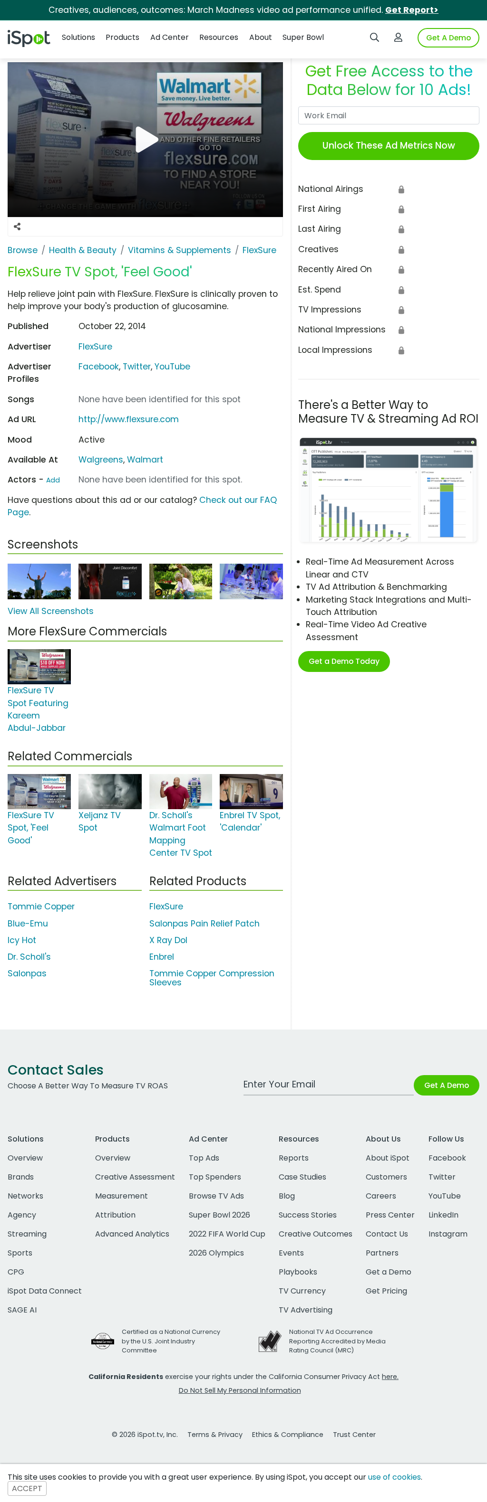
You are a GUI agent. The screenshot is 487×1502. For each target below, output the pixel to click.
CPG (16, 1271)
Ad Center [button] (169, 37)
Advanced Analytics (132, 1233)
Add (53, 480)
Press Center (390, 1214)
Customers (386, 1176)
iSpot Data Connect (45, 1290)
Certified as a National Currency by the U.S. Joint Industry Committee (171, 1341)
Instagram (448, 1233)
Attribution (115, 1214)
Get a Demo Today (344, 661)
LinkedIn (443, 1214)
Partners (382, 1252)
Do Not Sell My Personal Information (240, 1390)
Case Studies (302, 1176)
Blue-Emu (28, 923)
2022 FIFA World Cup (227, 1233)
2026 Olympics (216, 1252)
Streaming (27, 1233)
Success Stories (308, 1214)
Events (291, 1252)
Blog (287, 1195)
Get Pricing (386, 1290)
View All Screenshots (51, 611)
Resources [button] (218, 37)
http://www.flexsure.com (128, 419)
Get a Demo (388, 1271)
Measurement (121, 1195)
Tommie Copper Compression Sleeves (211, 978)
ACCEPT (27, 1488)
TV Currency (302, 1290)
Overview (25, 1157)
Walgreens (100, 459)
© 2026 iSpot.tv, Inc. (145, 1434)
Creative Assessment (135, 1176)
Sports (20, 1252)
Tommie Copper (41, 906)
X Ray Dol (168, 940)
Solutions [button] (78, 37)
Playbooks (298, 1271)
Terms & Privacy (215, 1434)
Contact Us (387, 1233)
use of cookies (394, 1477)
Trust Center (354, 1434)
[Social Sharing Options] (17, 226)
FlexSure (95, 346)
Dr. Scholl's (29, 957)
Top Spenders (215, 1176)
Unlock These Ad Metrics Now (388, 145)
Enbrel (161, 957)
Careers (381, 1195)
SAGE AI (22, 1309)
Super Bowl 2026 (219, 1214)
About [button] (260, 37)
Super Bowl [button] (303, 37)
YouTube (172, 366)
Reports (294, 1157)
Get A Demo (448, 37)
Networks (25, 1195)
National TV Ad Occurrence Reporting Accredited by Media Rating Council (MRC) (337, 1341)
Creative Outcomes (315, 1233)
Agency (22, 1214)
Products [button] (122, 37)
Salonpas (27, 973)
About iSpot (387, 1157)
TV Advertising (305, 1309)
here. (390, 1376)
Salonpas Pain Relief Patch (204, 923)
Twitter (137, 366)
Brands (21, 1176)
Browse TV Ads (216, 1195)
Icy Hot (22, 940)
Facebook (98, 366)
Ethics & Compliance (287, 1434)
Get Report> (411, 10)
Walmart (145, 459)
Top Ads (204, 1157)
